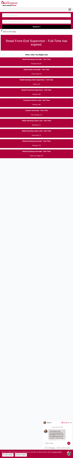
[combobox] (36, 15)
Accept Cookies (8, 455)
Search (36, 27)
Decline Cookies (21, 455)
